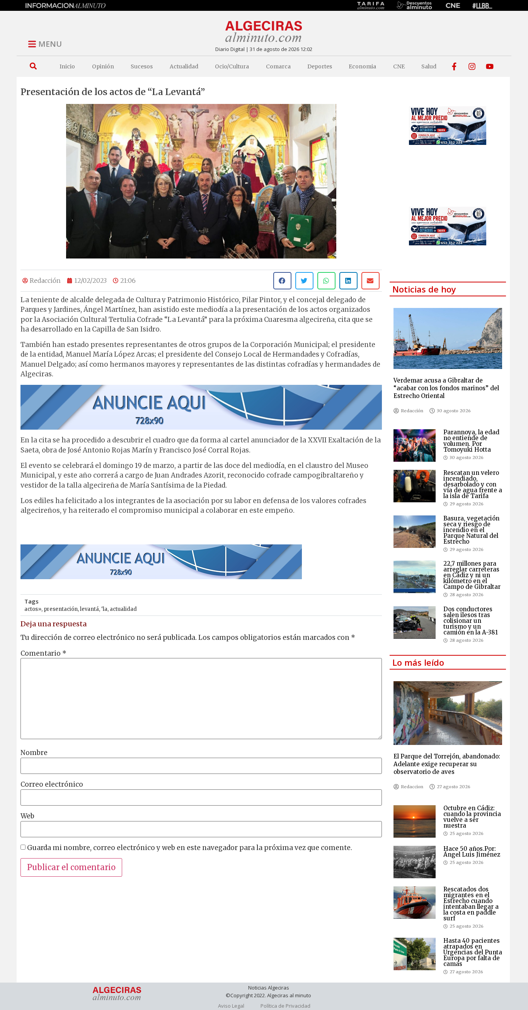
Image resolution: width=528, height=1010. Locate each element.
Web (27, 816)
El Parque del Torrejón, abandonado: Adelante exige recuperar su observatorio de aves (446, 764)
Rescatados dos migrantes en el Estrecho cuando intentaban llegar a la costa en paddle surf (471, 904)
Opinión (103, 66)
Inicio (67, 66)
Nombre (34, 753)
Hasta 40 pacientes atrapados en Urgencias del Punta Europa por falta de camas (472, 952)
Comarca (278, 66)
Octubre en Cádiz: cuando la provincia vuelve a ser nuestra (472, 816)
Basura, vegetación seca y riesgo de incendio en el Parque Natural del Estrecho (471, 530)
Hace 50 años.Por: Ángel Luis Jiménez (471, 851)
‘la (104, 609)
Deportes (319, 66)
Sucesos (142, 66)
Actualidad (184, 66)
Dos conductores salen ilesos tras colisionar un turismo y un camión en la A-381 (470, 620)
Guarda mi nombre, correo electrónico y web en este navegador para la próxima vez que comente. (189, 848)
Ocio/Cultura (232, 66)
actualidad (123, 609)
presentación (61, 609)
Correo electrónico (51, 784)
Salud (428, 66)
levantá (89, 609)
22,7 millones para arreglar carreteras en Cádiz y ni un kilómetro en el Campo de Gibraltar (472, 575)
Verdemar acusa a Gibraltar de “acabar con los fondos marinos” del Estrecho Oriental (446, 388)
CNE (399, 66)
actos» (32, 609)
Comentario (43, 653)
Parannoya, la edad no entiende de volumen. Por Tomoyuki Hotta (471, 440)
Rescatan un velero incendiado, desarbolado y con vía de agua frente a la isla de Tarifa (472, 484)
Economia (362, 66)
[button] (33, 66)
